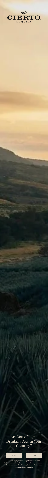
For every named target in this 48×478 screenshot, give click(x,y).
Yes (14, 456)
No (34, 456)
